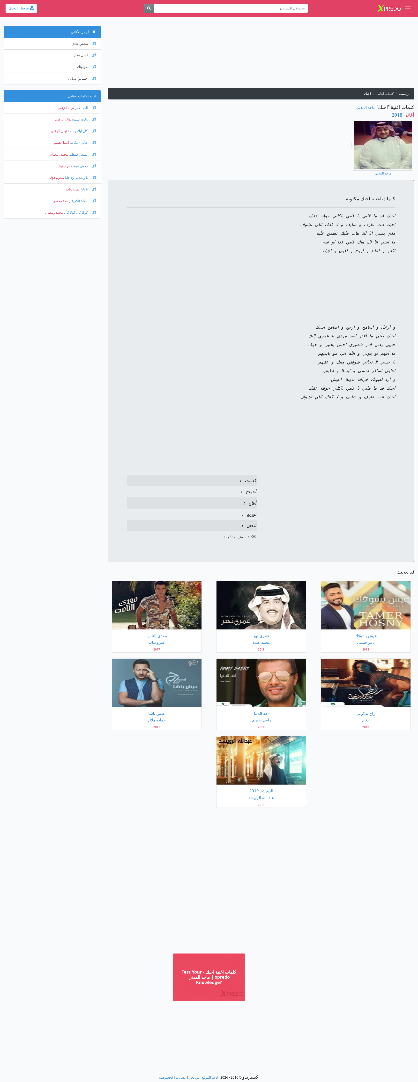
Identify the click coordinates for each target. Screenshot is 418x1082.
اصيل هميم (61, 143)
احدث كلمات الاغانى (82, 96)
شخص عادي (80, 44)
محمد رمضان (59, 154)
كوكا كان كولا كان (76, 213)
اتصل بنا (181, 1077)
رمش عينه (81, 166)
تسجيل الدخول (19, 8)
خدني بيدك (81, 55)
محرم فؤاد (65, 166)
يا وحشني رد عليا (76, 178)
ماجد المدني (365, 107)
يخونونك (83, 67)
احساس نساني (78, 78)
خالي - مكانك (79, 143)
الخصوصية (166, 1077)
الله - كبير (81, 108)
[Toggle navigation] (408, 8)
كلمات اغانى (385, 94)
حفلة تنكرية (80, 201)
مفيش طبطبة (78, 154)
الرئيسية (405, 94)
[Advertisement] (269, 54)
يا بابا (85, 189)
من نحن (194, 1077)
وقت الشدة (80, 119)
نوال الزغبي (66, 108)
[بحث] (149, 8)
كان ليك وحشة (78, 131)
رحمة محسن (61, 201)
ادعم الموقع (210, 1077)
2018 (403, 115)
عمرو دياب (73, 189)
